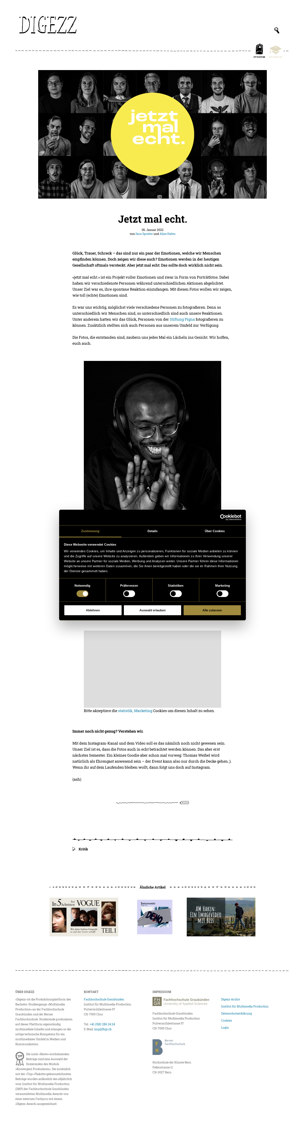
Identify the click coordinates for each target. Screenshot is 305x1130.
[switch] (129, 593)
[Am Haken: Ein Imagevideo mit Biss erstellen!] (221, 917)
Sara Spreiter (144, 234)
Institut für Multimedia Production (244, 1006)
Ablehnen (93, 610)
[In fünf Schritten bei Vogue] (84, 917)
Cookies (226, 1020)
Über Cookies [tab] (215, 531)
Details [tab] (153, 531)
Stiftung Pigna (182, 319)
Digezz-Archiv (230, 999)
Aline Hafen (168, 234)
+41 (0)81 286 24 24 (102, 1024)
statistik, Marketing (135, 710)
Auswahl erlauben (152, 610)
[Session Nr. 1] (152, 917)
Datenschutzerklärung (236, 1013)
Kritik (83, 849)
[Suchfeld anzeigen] (276, 30)
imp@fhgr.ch (103, 1029)
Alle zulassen (212, 610)
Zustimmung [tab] (90, 531)
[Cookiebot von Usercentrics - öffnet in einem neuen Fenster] (223, 517)
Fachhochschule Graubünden (104, 999)
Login (225, 1027)
